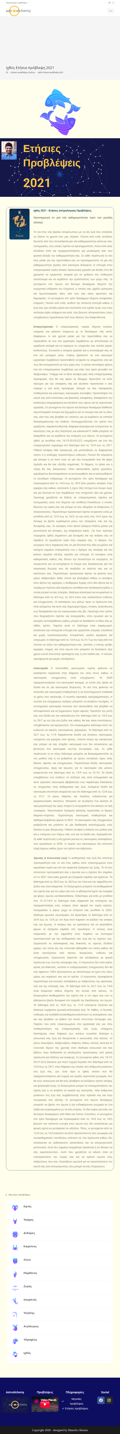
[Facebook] (101, 1400)
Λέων (27, 1259)
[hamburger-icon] (110, 11)
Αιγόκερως (31, 1326)
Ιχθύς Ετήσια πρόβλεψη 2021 (50, 72)
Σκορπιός (30, 1299)
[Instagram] (109, 1400)
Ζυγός (28, 1286)
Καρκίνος (30, 1246)
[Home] (7, 72)
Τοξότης (29, 1312)
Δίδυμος (29, 1233)
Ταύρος (29, 1219)
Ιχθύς (27, 1352)
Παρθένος (30, 1273)
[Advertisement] (60, 43)
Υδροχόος (30, 1339)
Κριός (28, 1206)
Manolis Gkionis (78, 1430)
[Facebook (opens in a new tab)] (109, 2)
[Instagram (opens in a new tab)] (112, 2)
